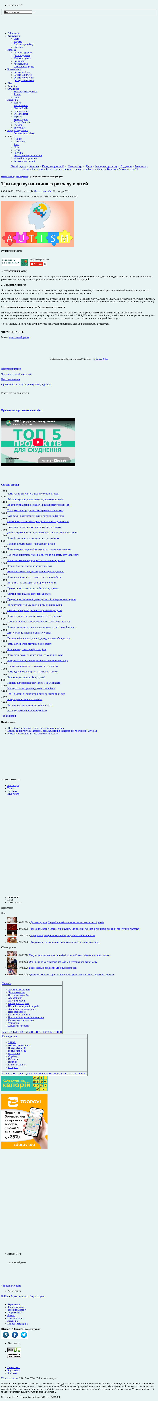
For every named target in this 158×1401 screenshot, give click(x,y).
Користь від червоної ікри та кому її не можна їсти (33, 682)
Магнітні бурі (75, 166)
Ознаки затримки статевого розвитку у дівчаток (32, 666)
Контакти (12, 1373)
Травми (17, 102)
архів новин (9, 715)
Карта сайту (13, 1370)
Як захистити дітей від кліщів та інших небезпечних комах (38, 504)
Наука (17, 150)
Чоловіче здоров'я (23, 52)
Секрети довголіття (24, 133)
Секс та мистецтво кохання (28, 155)
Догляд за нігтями (23, 75)
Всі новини (13, 33)
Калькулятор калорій (24, 161)
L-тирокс (13, 1067)
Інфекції (18, 116)
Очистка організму (23, 44)
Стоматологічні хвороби (21, 1020)
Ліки (9, 83)
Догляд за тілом (22, 72)
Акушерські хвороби (19, 989)
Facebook (12, 791)
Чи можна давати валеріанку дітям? (26, 677)
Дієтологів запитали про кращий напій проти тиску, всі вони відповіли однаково (71, 974)
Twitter (10, 788)
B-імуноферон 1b (17, 1048)
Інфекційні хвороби (18, 1003)
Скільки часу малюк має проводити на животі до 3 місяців (38, 521)
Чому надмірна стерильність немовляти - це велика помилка (39, 549)
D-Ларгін (13, 1059)
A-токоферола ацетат (19, 1045)
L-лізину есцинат (17, 1064)
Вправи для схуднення (25, 91)
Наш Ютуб (13, 785)
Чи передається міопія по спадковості (27, 710)
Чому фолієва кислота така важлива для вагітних (33, 538)
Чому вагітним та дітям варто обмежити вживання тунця (37, 660)
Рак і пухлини (21, 105)
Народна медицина (17, 130)
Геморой (18, 125)
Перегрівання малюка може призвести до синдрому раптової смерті (43, 555)
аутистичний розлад (19, 337)
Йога (16, 97)
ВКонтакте (13, 793)
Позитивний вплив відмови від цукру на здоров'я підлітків (38, 638)
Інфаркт (89, 169)
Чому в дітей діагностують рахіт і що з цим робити (34, 577)
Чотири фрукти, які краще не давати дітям (29, 566)
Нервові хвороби (17, 1011)
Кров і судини (21, 119)
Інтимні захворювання (25, 158)
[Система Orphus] (99, 359)
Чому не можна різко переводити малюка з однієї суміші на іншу (41, 627)
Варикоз (111, 169)
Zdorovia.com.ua (10, 1378)
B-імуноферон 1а (17, 1050)
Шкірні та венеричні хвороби (23, 1006)
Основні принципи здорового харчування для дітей (34, 610)
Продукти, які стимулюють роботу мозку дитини (33, 588)
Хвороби (12, 86)
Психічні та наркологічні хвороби (26, 1017)
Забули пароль (37, 1296)
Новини (18, 138)
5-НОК (12, 1042)
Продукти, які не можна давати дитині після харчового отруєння (41, 599)
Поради (67, 169)
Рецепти (18, 41)
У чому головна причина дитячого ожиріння (31, 688)
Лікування (12, 100)
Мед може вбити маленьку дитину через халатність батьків (38, 621)
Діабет (100, 169)
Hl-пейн (12, 1062)
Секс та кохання (15, 1318)
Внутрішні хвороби (18, 995)
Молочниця (141, 166)
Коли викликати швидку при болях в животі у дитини (36, 560)
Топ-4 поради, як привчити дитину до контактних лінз (36, 694)
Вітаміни (18, 47)
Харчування (13, 36)
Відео (16, 147)
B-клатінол (14, 1053)
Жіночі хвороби (16, 1000)
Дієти (16, 38)
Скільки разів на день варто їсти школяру (29, 593)
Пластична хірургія (24, 66)
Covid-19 (133, 169)
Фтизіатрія (13, 1023)
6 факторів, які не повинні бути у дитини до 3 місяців (35, 516)
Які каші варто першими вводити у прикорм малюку (35, 499)
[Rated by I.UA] (14, 1351)
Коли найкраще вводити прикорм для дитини (31, 543)
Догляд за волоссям (24, 80)
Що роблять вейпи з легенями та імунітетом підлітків (35, 728)
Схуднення (13, 88)
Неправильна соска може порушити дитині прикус (34, 527)
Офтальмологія (21, 111)
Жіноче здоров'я (22, 58)
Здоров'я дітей (14, 1312)
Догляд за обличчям (24, 77)
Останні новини (10, 484)
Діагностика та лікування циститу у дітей (29, 632)
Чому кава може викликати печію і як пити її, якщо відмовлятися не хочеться (69, 955)
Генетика (18, 152)
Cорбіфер (13, 1056)
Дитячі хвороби (16, 992)
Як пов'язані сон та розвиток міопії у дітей (29, 705)
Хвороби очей (15, 998)
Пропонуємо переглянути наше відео (21, 410)
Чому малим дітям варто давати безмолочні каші (32, 493)
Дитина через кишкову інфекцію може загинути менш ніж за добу (42, 532)
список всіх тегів (12, 1285)
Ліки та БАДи (21, 108)
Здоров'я (11, 50)
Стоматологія (21, 113)
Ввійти (5, 1296)
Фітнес (17, 94)
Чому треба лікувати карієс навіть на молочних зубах (35, 655)
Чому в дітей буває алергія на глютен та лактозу (32, 671)
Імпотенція (19, 127)
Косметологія (21, 63)
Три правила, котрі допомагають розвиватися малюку (35, 510)
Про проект (13, 1367)
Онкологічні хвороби (19, 1014)
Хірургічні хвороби (18, 1025)
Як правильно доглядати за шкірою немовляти (31, 582)
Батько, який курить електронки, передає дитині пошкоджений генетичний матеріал (52, 730)
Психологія (19, 141)
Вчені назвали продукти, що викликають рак (53, 967)
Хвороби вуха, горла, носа (22, 1009)
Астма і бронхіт (22, 122)
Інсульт (78, 169)
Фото (16, 144)
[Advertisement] (24, 1200)
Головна (4, 177)
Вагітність (19, 61)
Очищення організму (106, 166)
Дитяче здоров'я (22, 55)
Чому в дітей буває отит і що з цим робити (29, 643)
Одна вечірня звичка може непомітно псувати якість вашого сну (63, 962)
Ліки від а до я (18, 166)
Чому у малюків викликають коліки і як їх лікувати (34, 616)
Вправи (122, 169)
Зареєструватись (19, 1296)
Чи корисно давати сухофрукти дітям (26, 649)
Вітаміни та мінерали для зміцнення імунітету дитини (35, 571)
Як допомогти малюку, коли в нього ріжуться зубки (34, 605)
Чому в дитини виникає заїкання (24, 699)
